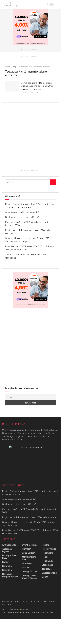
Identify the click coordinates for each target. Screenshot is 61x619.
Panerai (45, 545)
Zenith (45, 577)
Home (7, 67)
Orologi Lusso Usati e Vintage (29, 576)
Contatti (6, 604)
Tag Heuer (47, 569)
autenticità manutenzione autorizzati (34, 67)
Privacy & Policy (23, 601)
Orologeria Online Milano (30, 612)
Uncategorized (49, 573)
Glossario (49, 601)
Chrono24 (7, 566)
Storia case (47, 565)
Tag (14, 67)
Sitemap (38, 601)
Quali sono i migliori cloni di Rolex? (22, 217)
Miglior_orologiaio (32, 90)
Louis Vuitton (28, 553)
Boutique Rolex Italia (9, 556)
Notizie (25, 567)
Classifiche (7, 570)
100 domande (9, 545)
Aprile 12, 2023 (28, 93)
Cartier (5, 562)
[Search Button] (53, 182)
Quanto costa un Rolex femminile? (22, 212)
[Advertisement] (30, 137)
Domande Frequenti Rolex (10, 575)
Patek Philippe (49, 549)
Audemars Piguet (7, 550)
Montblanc (27, 563)
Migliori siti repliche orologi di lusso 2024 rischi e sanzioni (29, 517)
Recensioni (47, 553)
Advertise (7, 601)
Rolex (44, 557)
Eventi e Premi (29, 545)
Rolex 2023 (47, 561)
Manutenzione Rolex (29, 558)
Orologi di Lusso (30, 571)
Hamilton (26, 549)
